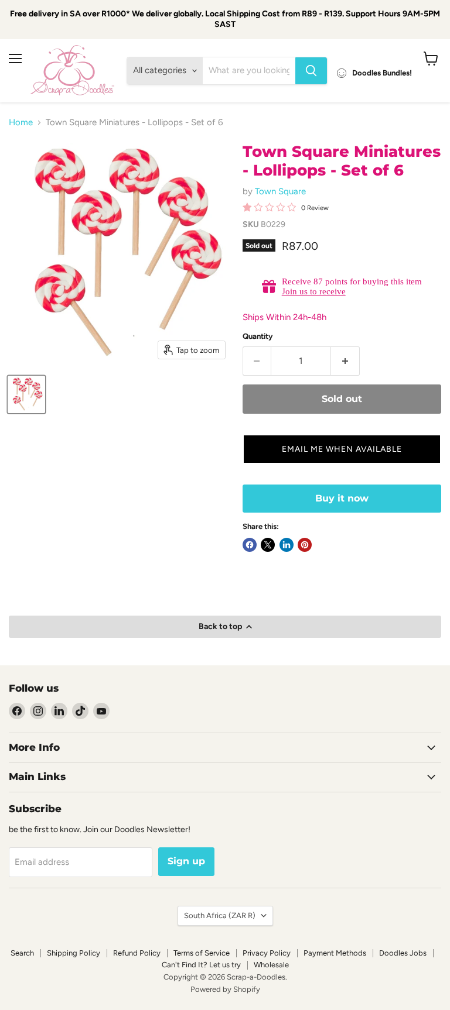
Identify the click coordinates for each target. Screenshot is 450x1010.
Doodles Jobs (403, 953)
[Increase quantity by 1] (345, 361)
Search (22, 953)
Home (21, 123)
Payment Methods (335, 953)
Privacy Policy (267, 953)
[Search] (311, 70)
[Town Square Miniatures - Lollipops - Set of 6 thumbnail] (26, 394)
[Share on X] (268, 545)
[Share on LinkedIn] (286, 545)
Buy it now (342, 498)
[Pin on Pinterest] (305, 545)
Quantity (258, 336)
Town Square (280, 191)
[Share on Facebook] (250, 545)
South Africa (219, 915)
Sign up (186, 861)
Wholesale (271, 964)
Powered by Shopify (225, 989)
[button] (342, 448)
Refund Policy (137, 953)
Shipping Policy (73, 953)
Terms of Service (201, 953)
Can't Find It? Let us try (201, 964)
